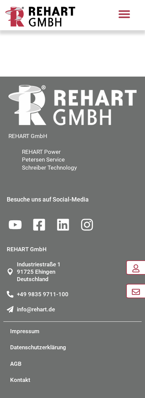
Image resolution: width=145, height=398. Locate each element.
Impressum (24, 331)
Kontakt (20, 380)
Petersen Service (43, 159)
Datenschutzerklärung (38, 347)
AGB (16, 363)
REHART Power (41, 151)
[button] (124, 14)
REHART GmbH (27, 136)
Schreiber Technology (49, 167)
